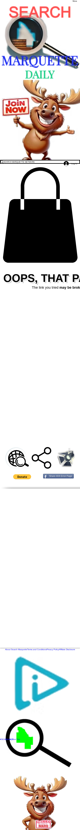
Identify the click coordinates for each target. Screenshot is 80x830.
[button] (40, 215)
